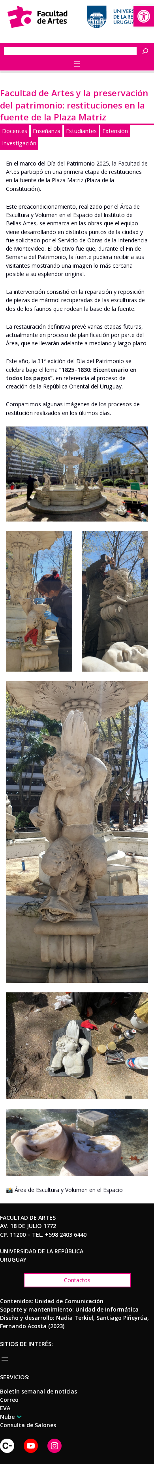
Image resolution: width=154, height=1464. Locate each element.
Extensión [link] (115, 131)
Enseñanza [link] (46, 131)
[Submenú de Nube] (17, 1416)
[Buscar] (147, 51)
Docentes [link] (14, 131)
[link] (143, 16)
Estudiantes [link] (81, 131)
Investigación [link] (19, 143)
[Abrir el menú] (77, 64)
